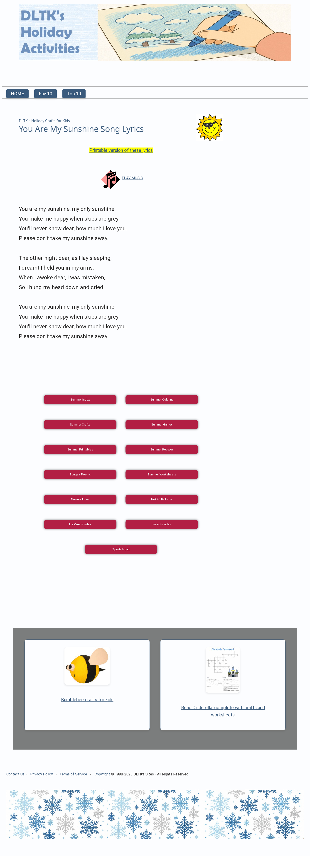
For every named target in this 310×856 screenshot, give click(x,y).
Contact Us (15, 774)
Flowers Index (80, 499)
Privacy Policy (41, 774)
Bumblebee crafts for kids (87, 699)
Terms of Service (73, 774)
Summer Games (162, 424)
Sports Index (121, 549)
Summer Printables (80, 449)
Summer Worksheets (162, 474)
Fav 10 (45, 93)
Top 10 (74, 93)
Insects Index (162, 524)
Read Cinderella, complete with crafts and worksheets (223, 711)
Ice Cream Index (80, 524)
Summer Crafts (80, 424)
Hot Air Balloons (162, 499)
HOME (17, 93)
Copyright (102, 774)
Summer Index (80, 399)
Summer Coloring (162, 399)
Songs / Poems (80, 474)
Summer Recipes (162, 449)
